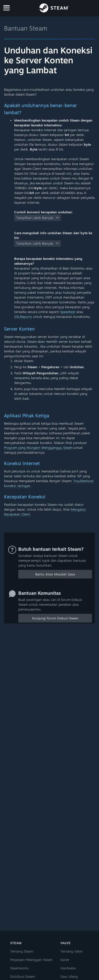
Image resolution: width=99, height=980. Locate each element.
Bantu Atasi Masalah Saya (55, 574)
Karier (64, 960)
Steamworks (19, 968)
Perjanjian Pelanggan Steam (31, 960)
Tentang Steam (21, 951)
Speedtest (67, 312)
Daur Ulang (69, 976)
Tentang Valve (71, 951)
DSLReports (23, 317)
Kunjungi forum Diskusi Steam (55, 618)
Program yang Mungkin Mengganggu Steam (38, 448)
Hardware (67, 968)
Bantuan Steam (25, 28)
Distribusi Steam (22, 976)
